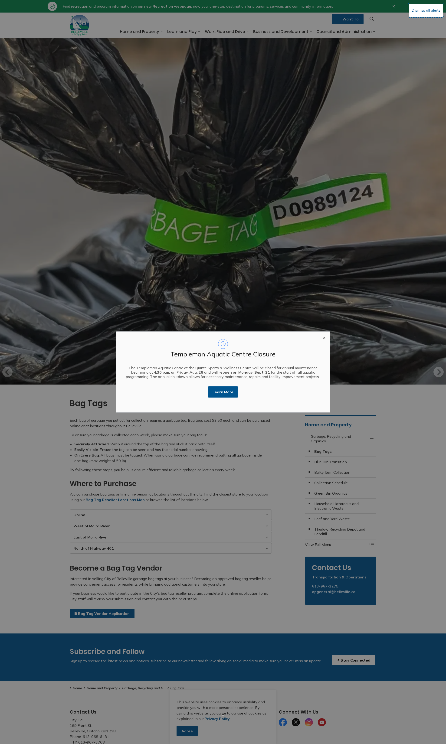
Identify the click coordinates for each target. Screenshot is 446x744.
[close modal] (324, 337)
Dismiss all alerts (426, 10)
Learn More (223, 392)
